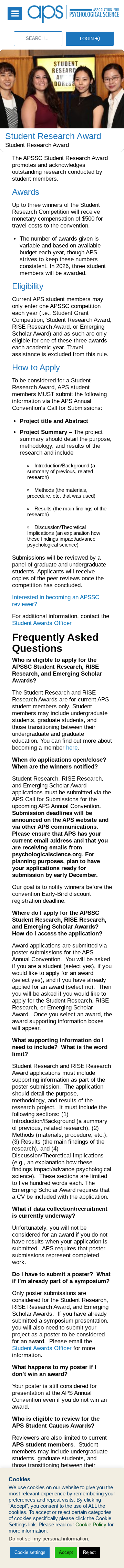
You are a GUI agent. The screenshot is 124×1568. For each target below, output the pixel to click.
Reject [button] (89, 1552)
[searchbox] (38, 38)
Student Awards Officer (42, 623)
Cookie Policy (90, 1524)
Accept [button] (66, 1552)
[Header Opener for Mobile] (15, 13)
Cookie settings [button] (29, 1552)
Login (87, 38)
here (72, 747)
